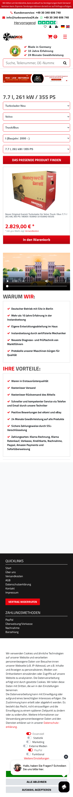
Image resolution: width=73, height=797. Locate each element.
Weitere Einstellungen (36, 758)
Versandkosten (32, 230)
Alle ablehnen (37, 782)
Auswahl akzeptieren (36, 790)
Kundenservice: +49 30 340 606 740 (37, 12)
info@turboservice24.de (22, 17)
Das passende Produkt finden (36, 160)
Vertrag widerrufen (22, 602)
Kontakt (10, 588)
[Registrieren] (57, 27)
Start (8, 568)
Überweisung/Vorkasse (19, 624)
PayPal (9, 620)
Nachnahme (12, 628)
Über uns (10, 572)
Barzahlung (11, 632)
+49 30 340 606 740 (56, 17)
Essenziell (38, 734)
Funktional (38, 754)
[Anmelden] (50, 27)
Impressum (11, 592)
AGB (8, 580)
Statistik (38, 738)
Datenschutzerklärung (18, 584)
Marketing (38, 742)
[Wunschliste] (45, 27)
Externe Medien (38, 746)
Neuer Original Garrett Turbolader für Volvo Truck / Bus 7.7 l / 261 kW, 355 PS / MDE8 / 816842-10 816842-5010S (36, 215)
